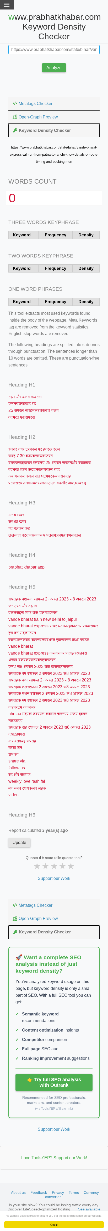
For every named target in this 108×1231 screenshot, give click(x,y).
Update (19, 842)
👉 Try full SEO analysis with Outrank (54, 1082)
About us (18, 1192)
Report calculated (38, 830)
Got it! (54, 1225)
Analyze (54, 67)
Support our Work (54, 878)
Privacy (58, 1192)
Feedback (38, 1192)
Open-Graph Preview (38, 117)
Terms (74, 1192)
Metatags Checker (35, 103)
